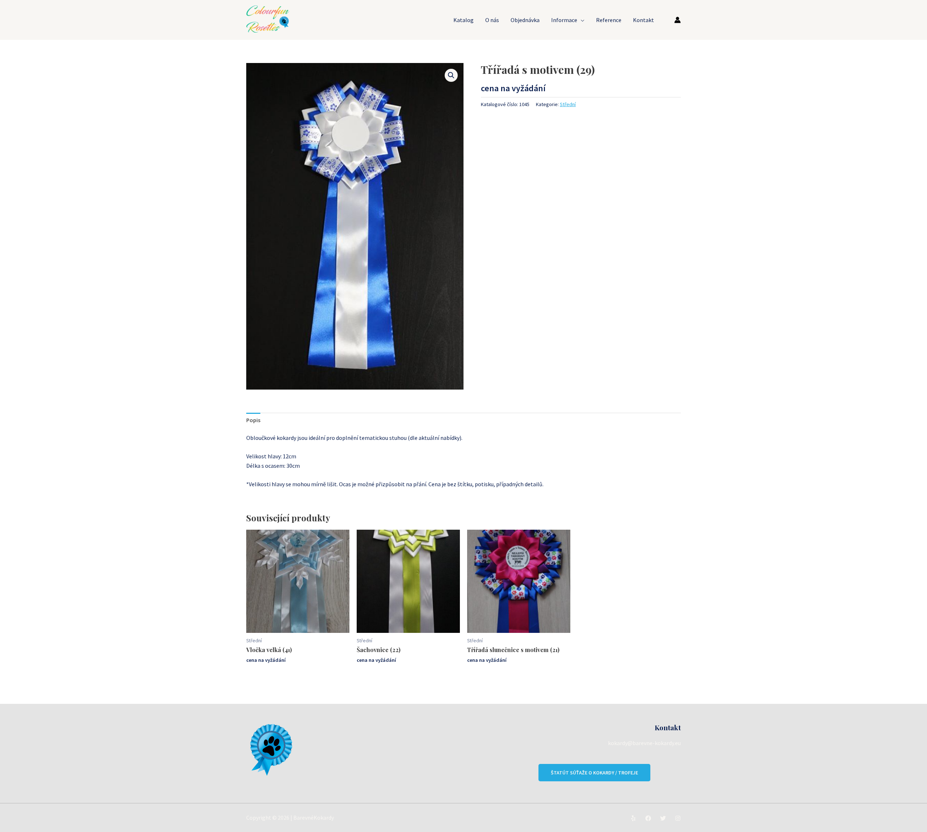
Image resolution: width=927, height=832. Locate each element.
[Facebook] (648, 818)
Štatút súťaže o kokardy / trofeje (594, 772)
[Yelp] (633, 818)
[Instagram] (678, 818)
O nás (492, 20)
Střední (568, 104)
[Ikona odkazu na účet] (677, 20)
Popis (253, 420)
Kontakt (643, 20)
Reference (608, 20)
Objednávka (525, 20)
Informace (564, 20)
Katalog (463, 20)
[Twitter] (663, 818)
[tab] (253, 420)
